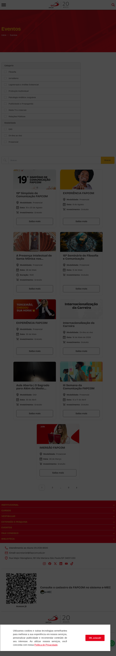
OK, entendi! (95, 638)
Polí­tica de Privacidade (46, 645)
